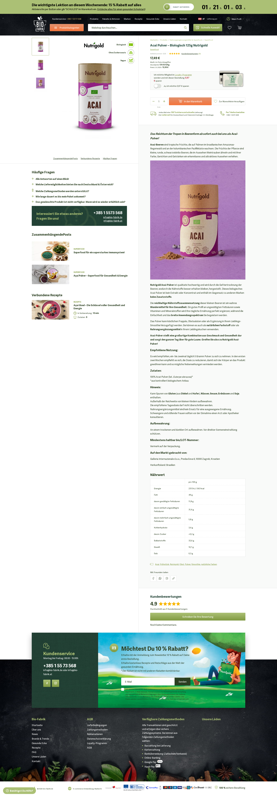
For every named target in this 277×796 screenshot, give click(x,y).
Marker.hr (98, 788)
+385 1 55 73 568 (59, 665)
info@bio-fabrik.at (113, 220)
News (35, 734)
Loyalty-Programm (183, 74)
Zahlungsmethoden (97, 729)
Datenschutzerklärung (99, 738)
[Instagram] (55, 683)
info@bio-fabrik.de (112, 217)
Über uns (36, 729)
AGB (90, 719)
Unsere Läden (169, 18)
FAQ (34, 752)
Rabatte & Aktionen (111, 18)
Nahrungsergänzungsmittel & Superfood (186, 40)
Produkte (94, 18)
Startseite (154, 40)
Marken (127, 18)
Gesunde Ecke (152, 18)
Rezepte (138, 18)
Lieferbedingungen (97, 725)
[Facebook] (46, 683)
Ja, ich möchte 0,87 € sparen (176, 85)
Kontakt (183, 18)
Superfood (208, 40)
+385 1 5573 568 (74, 18)
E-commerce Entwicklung (83, 788)
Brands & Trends (40, 738)
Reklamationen (95, 734)
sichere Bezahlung (232, 787)
